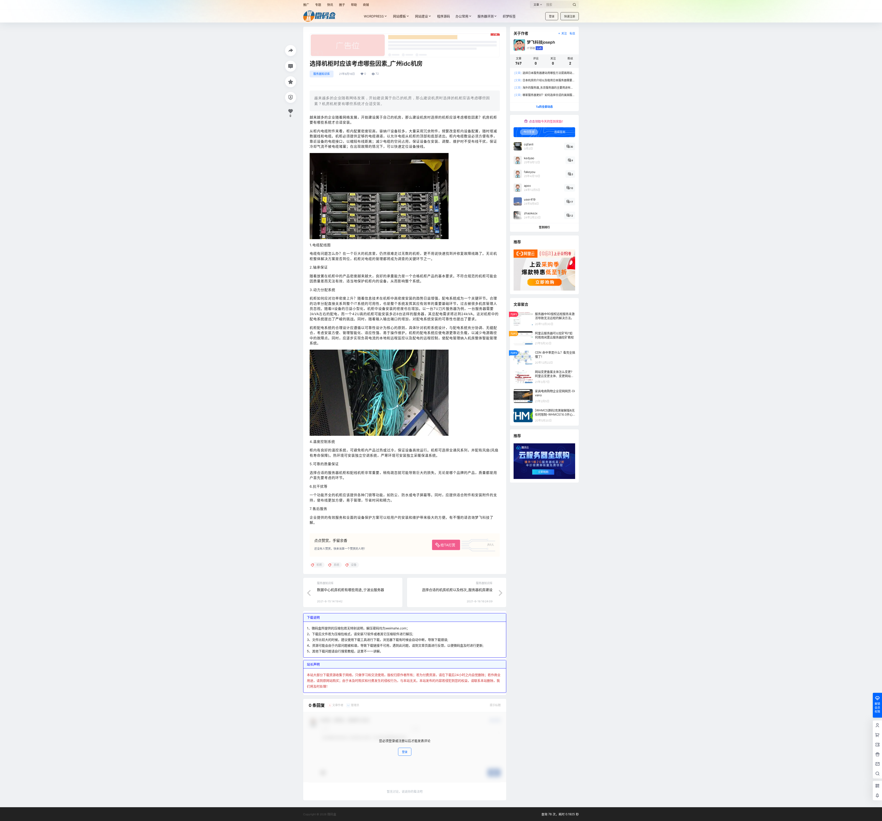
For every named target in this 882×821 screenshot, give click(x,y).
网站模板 (399, 16)
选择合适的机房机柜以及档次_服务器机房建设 (457, 590)
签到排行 (544, 227)
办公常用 (461, 16)
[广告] (405, 35)
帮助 (354, 4)
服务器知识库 (321, 74)
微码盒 (331, 814)
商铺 (366, 4)
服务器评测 (486, 16)
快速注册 (569, 16)
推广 (306, 4)
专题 (318, 4)
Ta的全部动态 (544, 106)
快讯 (330, 4)
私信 (572, 33)
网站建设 (421, 16)
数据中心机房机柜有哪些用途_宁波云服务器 (350, 590)
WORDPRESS (374, 16)
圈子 (342, 4)
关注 (564, 33)
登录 (551, 16)
